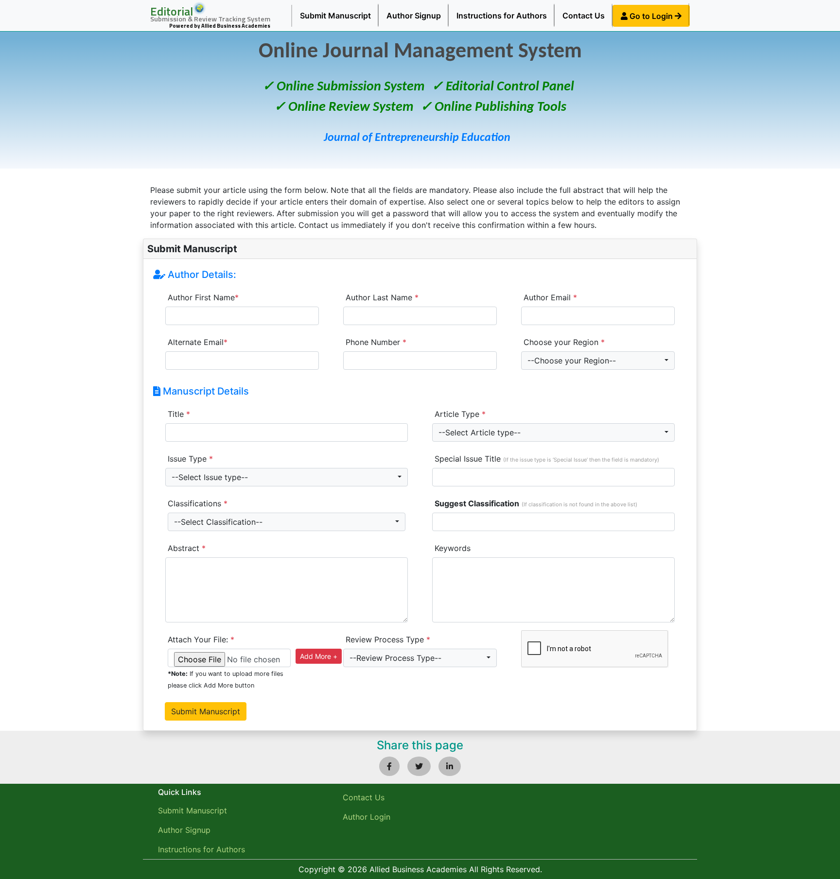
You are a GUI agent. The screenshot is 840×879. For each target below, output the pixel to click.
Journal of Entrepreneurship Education (417, 138)
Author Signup (413, 15)
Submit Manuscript (335, 15)
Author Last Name (382, 297)
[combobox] (598, 360)
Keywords (453, 548)
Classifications (198, 503)
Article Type (460, 414)
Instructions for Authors (501, 15)
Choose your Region (564, 342)
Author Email (550, 297)
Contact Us (583, 15)
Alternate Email (198, 342)
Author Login (366, 817)
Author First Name (203, 297)
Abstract (187, 548)
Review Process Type (388, 639)
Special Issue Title (547, 459)
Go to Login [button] (651, 16)
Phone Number (376, 342)
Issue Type (190, 459)
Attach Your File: (201, 639)
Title (179, 414)
